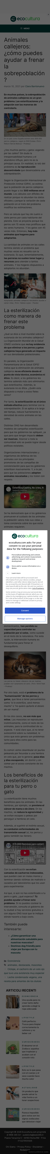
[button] (25, 573)
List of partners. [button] (38, 588)
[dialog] (25, 577)
